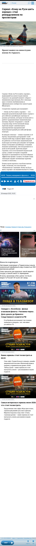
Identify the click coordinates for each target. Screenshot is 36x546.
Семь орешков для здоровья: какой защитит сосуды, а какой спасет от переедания (17, 272)
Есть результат (7, 538)
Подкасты (28, 543)
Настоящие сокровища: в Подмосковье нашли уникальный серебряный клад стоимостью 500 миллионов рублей (18, 267)
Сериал (8, 227)
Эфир (33, 543)
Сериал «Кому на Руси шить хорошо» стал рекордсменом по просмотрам (18, 13)
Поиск (29, 3)
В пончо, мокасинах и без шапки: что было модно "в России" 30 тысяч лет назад (16, 277)
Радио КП (10, 189)
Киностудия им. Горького (21, 227)
